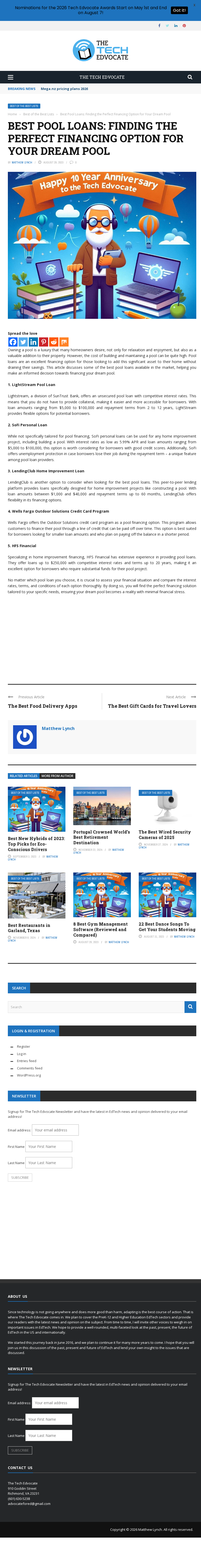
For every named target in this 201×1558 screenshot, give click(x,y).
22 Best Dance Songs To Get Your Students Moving (167, 926)
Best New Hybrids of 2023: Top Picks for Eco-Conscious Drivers (36, 844)
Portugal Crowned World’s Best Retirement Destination (101, 837)
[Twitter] (23, 342)
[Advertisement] (102, 636)
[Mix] (64, 342)
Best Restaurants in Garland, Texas (29, 927)
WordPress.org (29, 1075)
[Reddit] (53, 342)
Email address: (20, 1130)
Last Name (16, 1162)
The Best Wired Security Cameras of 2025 (165, 834)
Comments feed (29, 1068)
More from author (57, 776)
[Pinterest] (43, 342)
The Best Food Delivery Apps (42, 706)
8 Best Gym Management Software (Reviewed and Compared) (100, 929)
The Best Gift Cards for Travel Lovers (152, 706)
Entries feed (26, 1060)
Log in (21, 1053)
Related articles (23, 776)
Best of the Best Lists (24, 106)
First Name (16, 1146)
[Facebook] (13, 342)
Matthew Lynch (22, 162)
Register (23, 1046)
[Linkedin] (33, 342)
